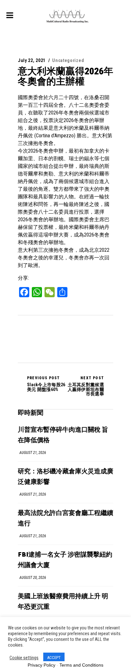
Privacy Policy (41, 665)
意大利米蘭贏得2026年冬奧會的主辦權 (65, 76)
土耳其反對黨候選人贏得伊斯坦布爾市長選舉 (86, 386)
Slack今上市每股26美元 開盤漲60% (46, 384)
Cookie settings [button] (24, 658)
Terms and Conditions (81, 665)
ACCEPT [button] (54, 657)
